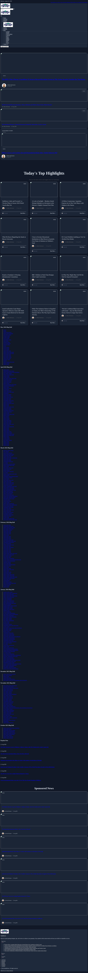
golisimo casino (6, 359)
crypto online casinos (7, 709)
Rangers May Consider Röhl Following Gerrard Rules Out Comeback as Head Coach (23, 944)
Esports (5, 21)
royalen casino (6, 337)
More (4, 30)
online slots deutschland (8, 615)
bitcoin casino (6, 623)
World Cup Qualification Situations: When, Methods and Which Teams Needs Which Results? (27, 104)
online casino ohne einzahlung (9, 694)
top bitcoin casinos (7, 409)
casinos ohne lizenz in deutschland (10, 650)
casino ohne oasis (7, 350)
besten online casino (7, 432)
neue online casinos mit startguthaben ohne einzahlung (15, 680)
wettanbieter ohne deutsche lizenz (10, 476)
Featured (5, 29)
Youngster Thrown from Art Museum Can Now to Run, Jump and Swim (20, 947)
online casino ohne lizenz (8, 609)
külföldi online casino (8, 607)
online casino (6, 364)
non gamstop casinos (7, 477)
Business (5, 20)
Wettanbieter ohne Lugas (8, 498)
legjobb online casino (8, 592)
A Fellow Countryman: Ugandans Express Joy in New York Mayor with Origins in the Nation (73, 203)
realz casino (5, 341)
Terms (7, 970)
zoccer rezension (7, 343)
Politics (7, 39)
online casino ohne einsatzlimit (10, 665)
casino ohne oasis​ (7, 579)
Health (7, 33)
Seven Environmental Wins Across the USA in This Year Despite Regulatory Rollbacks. (21, 780)
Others (7, 37)
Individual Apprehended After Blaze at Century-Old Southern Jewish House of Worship (21, 760)
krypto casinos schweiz (8, 506)
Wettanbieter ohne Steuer (8, 371)
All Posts (5, 19)
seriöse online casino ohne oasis (10, 553)
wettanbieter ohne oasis (8, 507)
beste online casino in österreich (10, 717)
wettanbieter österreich (8, 461)
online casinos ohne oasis (8, 362)
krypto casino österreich (8, 471)
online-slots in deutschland (9, 639)
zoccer (4, 329)
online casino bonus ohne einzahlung (11, 372)
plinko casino (6, 676)
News (7, 36)
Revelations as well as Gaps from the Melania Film (53, 2)
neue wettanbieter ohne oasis (9, 541)
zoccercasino (6, 389)
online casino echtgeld (8, 333)
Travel (7, 42)
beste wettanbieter (7, 611)
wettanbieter (6, 393)
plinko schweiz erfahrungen (9, 706)
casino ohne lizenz (7, 382)
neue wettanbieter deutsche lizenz (10, 649)
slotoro (4, 331)
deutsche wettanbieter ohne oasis (10, 656)
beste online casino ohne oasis (9, 378)
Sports (7, 40)
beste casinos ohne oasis (8, 482)
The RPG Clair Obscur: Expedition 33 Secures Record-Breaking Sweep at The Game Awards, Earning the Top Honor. (43, 79)
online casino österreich (8, 657)
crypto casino (6, 478)
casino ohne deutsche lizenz (9, 497)
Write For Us (3, 970)
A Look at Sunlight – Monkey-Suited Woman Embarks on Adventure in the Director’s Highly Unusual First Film (43, 203)
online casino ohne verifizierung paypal (11, 660)
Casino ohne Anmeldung (8, 558)
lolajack (5, 360)
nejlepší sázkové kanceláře (9, 651)
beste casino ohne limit (8, 492)
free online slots (6, 715)
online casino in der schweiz (9, 674)
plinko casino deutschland (9, 731)
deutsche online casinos (8, 450)
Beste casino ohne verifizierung (10, 504)
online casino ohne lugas (8, 454)
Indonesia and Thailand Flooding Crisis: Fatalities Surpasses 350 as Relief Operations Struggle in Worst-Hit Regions (28, 767)
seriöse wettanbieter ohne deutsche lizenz (12, 663)
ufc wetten (5, 462)
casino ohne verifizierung (8, 645)
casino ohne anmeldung (8, 547)
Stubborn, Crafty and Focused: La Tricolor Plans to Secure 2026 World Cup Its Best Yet (13, 203)
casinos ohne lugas (7, 380)
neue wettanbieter (7, 543)
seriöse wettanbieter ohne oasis (10, 474)
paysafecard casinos (7, 513)
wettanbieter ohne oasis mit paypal (10, 625)
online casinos (6, 363)
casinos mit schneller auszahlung (10, 496)
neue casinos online (7, 675)
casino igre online (7, 584)
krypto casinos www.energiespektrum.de (12, 559)
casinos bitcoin (6, 719)
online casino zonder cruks (9, 527)
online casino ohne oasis (8, 352)
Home (4, 17)
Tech (7, 41)
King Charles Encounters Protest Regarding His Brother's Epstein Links (20, 949)
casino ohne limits (7, 460)
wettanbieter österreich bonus (9, 667)
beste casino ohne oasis (8, 467)
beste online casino (7, 357)
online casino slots (7, 712)
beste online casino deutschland (10, 685)
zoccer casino (6, 347)
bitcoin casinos (6, 470)
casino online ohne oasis (8, 392)
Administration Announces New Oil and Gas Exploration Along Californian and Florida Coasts (25, 948)
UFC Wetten (6, 451)
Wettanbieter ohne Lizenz (8, 662)
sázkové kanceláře (7, 604)
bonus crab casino (7, 552)
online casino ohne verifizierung (10, 457)
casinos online (6, 376)
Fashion (5, 27)
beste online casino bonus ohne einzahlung (12, 628)
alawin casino (6, 338)
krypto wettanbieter (7, 598)
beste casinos (6, 416)
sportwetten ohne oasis (8, 455)
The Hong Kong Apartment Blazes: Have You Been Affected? (15, 753)
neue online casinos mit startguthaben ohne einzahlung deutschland (17, 707)
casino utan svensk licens (8, 600)
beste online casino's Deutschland (10, 614)
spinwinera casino (7, 334)
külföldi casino (6, 610)
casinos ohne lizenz (7, 411)
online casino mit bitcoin (8, 503)
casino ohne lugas (7, 395)
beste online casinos (7, 530)
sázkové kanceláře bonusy (9, 578)
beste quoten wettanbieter (8, 654)
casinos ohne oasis (7, 431)
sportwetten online (7, 630)
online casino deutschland (8, 637)
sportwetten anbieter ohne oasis (10, 519)
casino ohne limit (7, 546)
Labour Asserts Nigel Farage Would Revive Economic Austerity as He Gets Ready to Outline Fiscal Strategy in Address (30, 945)
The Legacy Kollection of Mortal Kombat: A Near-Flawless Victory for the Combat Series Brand (25, 950)
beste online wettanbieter (8, 710)
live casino (5, 644)
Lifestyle (8, 35)
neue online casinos (7, 373)
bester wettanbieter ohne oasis (9, 384)
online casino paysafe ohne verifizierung (12, 655)
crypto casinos (6, 437)
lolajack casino (6, 344)
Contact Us (5, 44)
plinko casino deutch (7, 493)
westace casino (6, 336)
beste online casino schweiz (9, 720)
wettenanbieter (6, 580)
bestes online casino (7, 716)
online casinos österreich (8, 426)
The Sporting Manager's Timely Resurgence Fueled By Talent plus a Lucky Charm (24, 124)
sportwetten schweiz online (9, 464)
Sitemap (11, 970)
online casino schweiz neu (9, 679)
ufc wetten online (7, 652)
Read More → (23, 213)
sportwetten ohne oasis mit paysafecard (11, 636)
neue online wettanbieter (8, 620)
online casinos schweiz (8, 736)
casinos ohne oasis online (8, 488)
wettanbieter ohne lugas (8, 400)
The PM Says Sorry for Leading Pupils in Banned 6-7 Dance (15, 773)
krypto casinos (6, 377)
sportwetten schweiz (7, 379)
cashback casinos (7, 562)
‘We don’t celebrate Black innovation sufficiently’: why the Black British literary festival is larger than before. (72, 310)
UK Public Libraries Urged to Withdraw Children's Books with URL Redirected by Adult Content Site (25, 747)
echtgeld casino (6, 499)
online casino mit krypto (8, 647)
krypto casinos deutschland (9, 560)
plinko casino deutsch (8, 491)
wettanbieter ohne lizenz (8, 385)
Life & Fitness (9, 34)
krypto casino (6, 517)
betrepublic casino (7, 339)
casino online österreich (8, 711)
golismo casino (6, 342)
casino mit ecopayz (7, 332)
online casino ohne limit (8, 594)
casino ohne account (7, 485)
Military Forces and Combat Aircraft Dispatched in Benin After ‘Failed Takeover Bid (29, 153)
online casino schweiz (8, 397)
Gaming (8, 31)
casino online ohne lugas (8, 487)
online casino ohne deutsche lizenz (10, 668)
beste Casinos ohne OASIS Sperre (10, 688)
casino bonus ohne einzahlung (9, 616)
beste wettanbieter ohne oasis (9, 490)
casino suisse (6, 466)
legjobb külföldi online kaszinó (10, 605)
